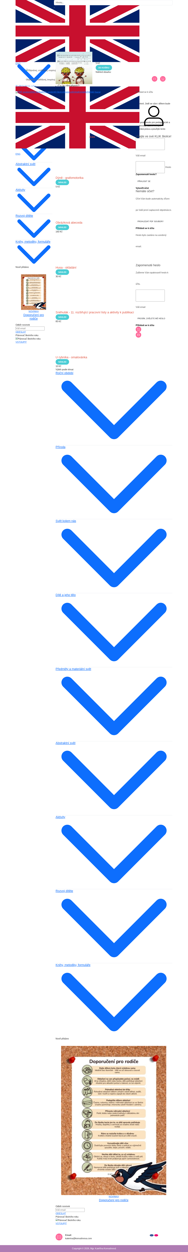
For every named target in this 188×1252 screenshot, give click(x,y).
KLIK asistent (48, 92)
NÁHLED (62, 182)
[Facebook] (152, 1235)
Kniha (75, 92)
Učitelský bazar (93, 92)
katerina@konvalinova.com (78, 1238)
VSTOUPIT (21, 342)
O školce (59, 92)
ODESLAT (61, 1213)
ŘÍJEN (92, 137)
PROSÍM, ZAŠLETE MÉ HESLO (151, 318)
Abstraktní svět (65, 743)
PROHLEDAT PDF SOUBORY (150, 221)
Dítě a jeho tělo (66, 595)
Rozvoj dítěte (64, 891)
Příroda (60, 447)
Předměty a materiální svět (73, 669)
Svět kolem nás (66, 521)
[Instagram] (156, 1235)
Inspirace (67, 92)
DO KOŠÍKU (103, 68)
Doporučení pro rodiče (113, 1200)
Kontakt (82, 92)
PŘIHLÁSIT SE (143, 181)
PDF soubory (24, 92)
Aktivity (60, 817)
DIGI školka (36, 92)
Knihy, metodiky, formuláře (73, 965)
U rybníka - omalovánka (71, 357)
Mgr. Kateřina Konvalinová (103, 1248)
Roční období (64, 373)
